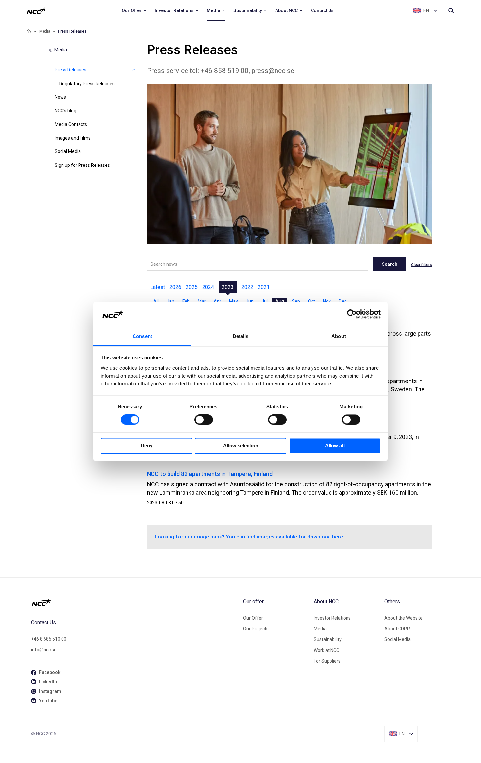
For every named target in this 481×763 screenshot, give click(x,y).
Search (389, 264)
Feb (186, 301)
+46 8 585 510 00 (48, 639)
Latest (157, 287)
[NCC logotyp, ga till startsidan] (36, 10)
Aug (280, 301)
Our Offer (253, 618)
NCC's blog (65, 110)
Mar (202, 301)
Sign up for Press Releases (82, 165)
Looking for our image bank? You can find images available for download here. (249, 537)
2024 (208, 287)
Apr (217, 301)
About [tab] (338, 336)
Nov (327, 301)
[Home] (28, 31)
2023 (228, 287)
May (233, 301)
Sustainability (328, 639)
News (60, 97)
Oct (311, 301)
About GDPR (397, 628)
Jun (250, 301)
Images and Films (73, 138)
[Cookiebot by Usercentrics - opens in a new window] (352, 314)
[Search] (451, 10)
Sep (296, 301)
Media (44, 31)
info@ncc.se (44, 649)
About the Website (403, 618)
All (156, 301)
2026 (175, 287)
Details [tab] (241, 336)
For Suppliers (327, 661)
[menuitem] (134, 10)
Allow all (335, 445)
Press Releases (70, 69)
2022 (247, 287)
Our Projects (256, 628)
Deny (146, 445)
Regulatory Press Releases (87, 83)
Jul (264, 301)
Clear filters (421, 265)
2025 (192, 287)
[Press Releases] (134, 70)
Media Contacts (71, 124)
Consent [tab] (142, 336)
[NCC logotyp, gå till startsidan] (134, 602)
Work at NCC (326, 650)
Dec (343, 301)
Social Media (68, 151)
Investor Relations (332, 618)
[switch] (203, 420)
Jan (170, 301)
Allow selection (240, 445)
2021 (264, 287)
